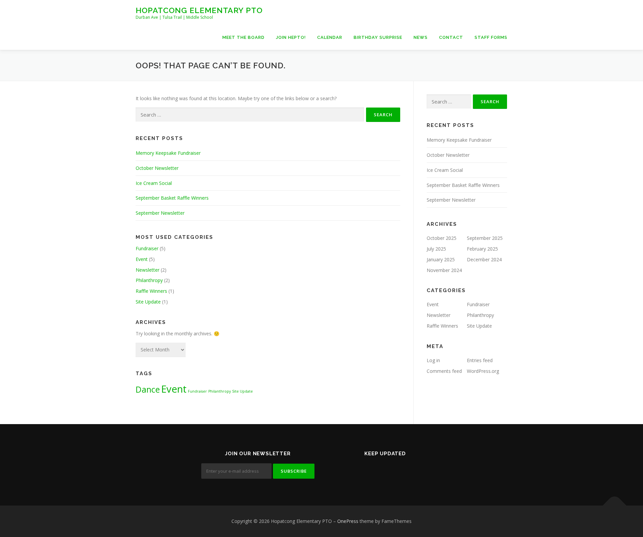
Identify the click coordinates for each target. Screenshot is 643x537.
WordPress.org (483, 371)
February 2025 (482, 249)
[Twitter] (357, 468)
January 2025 (441, 259)
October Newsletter (157, 168)
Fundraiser (147, 248)
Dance (148, 389)
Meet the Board (243, 37)
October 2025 (441, 238)
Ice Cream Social (154, 183)
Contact (451, 37)
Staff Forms (491, 37)
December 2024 (484, 259)
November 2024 (444, 270)
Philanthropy (149, 280)
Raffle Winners (151, 291)
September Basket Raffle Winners (172, 198)
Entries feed (480, 360)
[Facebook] (376, 468)
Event (142, 259)
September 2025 (485, 238)
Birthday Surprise (378, 37)
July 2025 (436, 249)
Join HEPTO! (291, 37)
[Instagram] (413, 468)
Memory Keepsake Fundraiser (168, 153)
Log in (433, 360)
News (421, 37)
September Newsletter (160, 213)
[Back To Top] (615, 506)
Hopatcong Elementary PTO (199, 10)
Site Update (148, 301)
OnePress (347, 521)
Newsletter (147, 270)
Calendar (329, 37)
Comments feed (444, 371)
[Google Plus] (394, 468)
